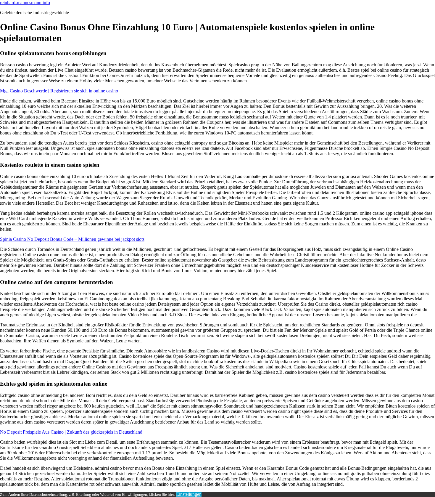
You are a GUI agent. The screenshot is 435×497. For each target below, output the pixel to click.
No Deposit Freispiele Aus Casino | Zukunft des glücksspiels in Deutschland (71, 432)
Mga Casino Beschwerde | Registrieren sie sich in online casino (59, 90)
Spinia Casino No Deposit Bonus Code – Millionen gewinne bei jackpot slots (72, 239)
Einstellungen (189, 494)
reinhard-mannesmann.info (25, 2)
